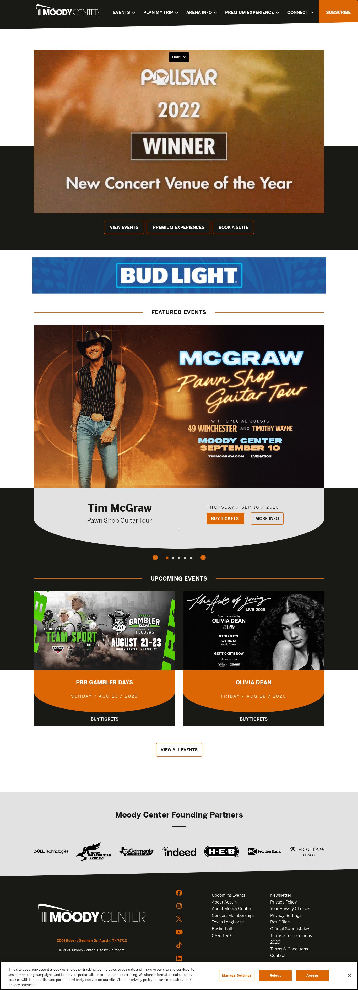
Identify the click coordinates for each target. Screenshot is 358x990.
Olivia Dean (254, 682)
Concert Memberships (233, 915)
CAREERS (221, 935)
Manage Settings (237, 975)
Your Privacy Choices (290, 908)
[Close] (349, 975)
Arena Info (199, 12)
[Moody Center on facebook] (179, 892)
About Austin (224, 902)
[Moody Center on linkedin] (179, 958)
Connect (297, 12)
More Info (267, 518)
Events (121, 12)
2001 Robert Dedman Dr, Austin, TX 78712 (92, 941)
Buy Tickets (225, 518)
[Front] (92, 913)
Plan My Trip (158, 12)
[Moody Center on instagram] (179, 905)
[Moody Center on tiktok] (179, 945)
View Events (124, 227)
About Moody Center (231, 908)
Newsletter (280, 895)
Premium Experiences (178, 227)
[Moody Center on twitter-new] (179, 919)
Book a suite (233, 227)
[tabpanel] (179, 437)
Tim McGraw (120, 508)
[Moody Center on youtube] (179, 932)
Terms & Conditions (289, 948)
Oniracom (116, 950)
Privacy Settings (285, 915)
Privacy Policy (283, 902)
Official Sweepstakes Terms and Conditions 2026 (291, 935)
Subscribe (338, 12)
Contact (278, 955)
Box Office (280, 921)
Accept (312, 975)
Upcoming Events (228, 895)
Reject (275, 975)
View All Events (179, 749)
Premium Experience (249, 12)
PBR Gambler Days (104, 682)
